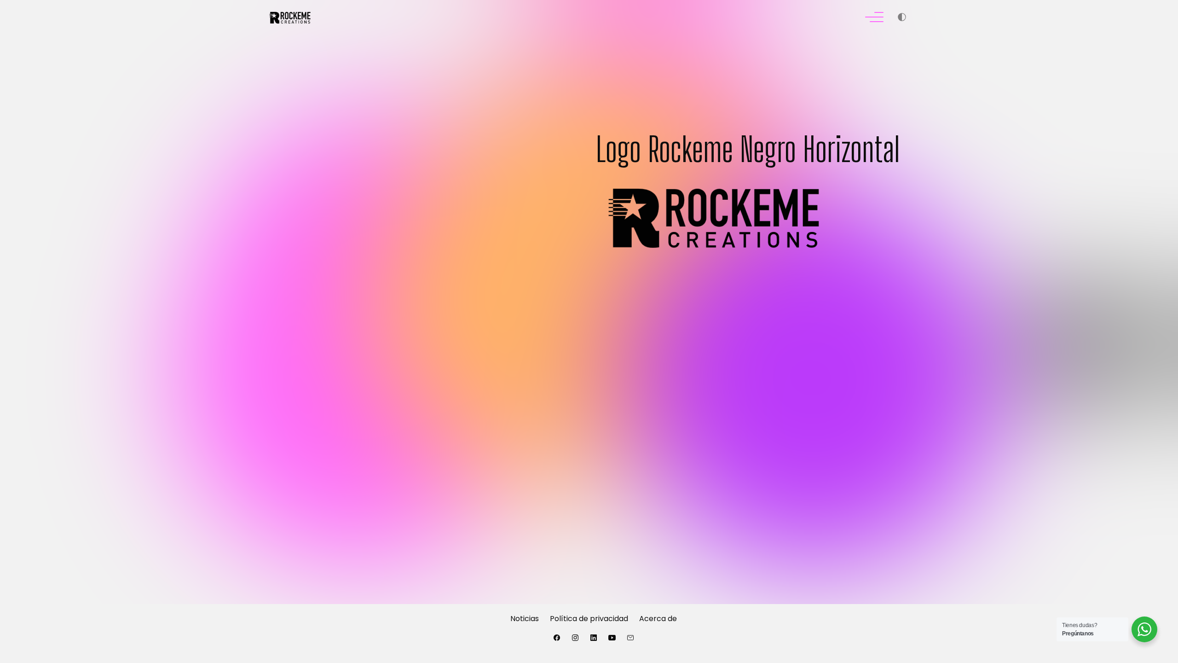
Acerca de (658, 618)
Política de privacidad (589, 618)
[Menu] (874, 18)
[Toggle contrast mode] (902, 18)
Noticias (524, 618)
